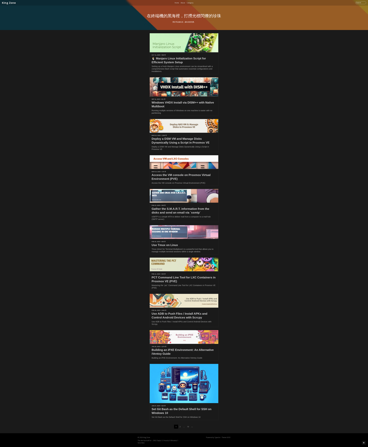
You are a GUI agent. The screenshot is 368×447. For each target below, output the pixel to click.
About (183, 3)
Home (177, 3)
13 (188, 427)
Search (358, 3)
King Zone (9, 3)
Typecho (217, 437)
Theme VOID (226, 437)
